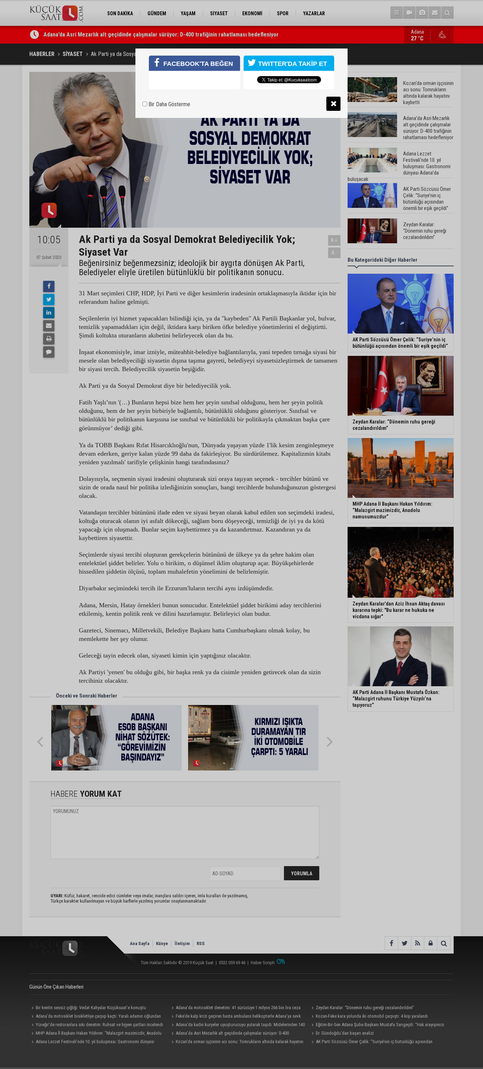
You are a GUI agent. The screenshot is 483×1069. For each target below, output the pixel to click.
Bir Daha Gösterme (168, 104)
